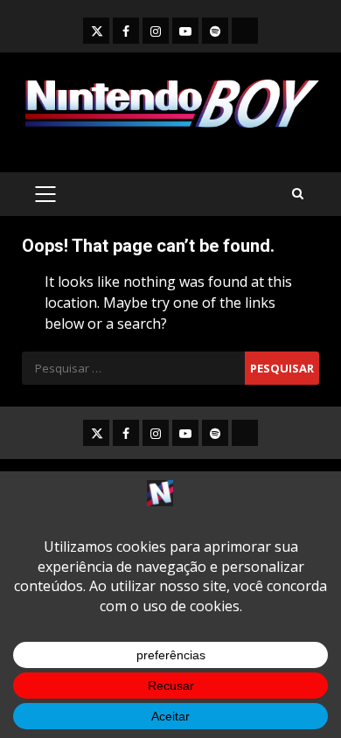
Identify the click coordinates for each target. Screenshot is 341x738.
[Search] (297, 194)
